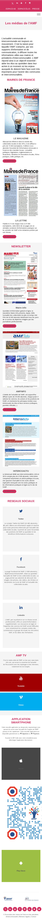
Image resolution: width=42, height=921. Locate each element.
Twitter (21, 519)
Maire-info (21, 308)
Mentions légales (24, 916)
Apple (21, 768)
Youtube (20, 686)
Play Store (21, 871)
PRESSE (36, 9)
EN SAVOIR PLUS (9, 161)
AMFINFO (21, 391)
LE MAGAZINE (20, 138)
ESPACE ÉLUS (24, 9)
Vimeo (21, 705)
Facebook (21, 567)
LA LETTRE (21, 220)
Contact (33, 916)
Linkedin (21, 615)
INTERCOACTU (21, 471)
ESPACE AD (11, 9)
